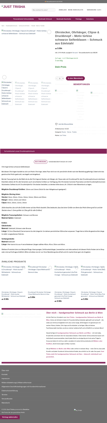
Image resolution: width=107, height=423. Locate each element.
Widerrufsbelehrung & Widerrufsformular (17, 382)
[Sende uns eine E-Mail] (102, 1)
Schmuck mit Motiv (24, 25)
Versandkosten (7, 399)
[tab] (40, 162)
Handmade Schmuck (11, 25)
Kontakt (5, 374)
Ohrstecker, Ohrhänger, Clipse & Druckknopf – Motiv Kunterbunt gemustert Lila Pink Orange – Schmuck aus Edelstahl (65, 295)
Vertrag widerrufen (10, 417)
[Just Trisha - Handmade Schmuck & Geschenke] (15, 10)
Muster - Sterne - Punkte (37, 25)
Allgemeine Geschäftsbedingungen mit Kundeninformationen (24, 386)
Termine (4, 394)
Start (3, 25)
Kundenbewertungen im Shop (60, 162)
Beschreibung (40, 162)
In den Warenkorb (75, 78)
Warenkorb (6, 403)
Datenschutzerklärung (10, 391)
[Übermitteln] (53, 10)
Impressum (6, 378)
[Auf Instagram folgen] (100, 1)
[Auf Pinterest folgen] (104, 1)
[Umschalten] (2, 151)
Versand (75, 52)
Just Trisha (63, 135)
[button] (63, 10)
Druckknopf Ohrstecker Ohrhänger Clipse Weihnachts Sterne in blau (39, 293)
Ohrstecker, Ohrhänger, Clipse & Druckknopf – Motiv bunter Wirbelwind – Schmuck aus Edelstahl (13, 294)
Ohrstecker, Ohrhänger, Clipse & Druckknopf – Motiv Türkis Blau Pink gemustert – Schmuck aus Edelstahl (93, 294)
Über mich (5, 370)
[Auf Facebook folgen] (98, 1)
